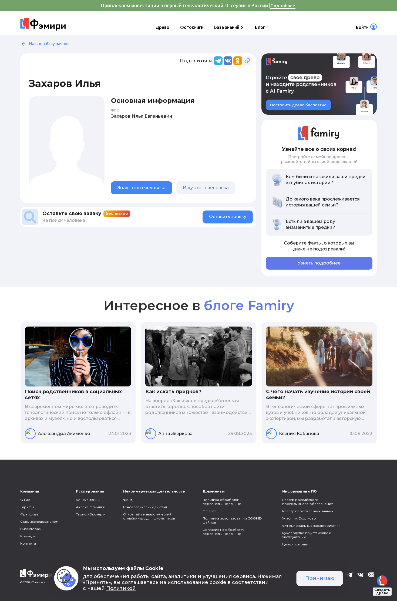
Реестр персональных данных (307, 511)
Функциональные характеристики (311, 526)
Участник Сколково (299, 518)
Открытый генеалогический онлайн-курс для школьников (149, 516)
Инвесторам (30, 529)
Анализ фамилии (90, 507)
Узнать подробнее (319, 263)
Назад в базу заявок (49, 43)
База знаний (226, 27)
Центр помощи (295, 544)
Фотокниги (191, 27)
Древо (162, 27)
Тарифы (27, 507)
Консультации (88, 500)
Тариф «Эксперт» (91, 514)
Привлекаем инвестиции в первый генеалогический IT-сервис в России (198, 5)
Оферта (209, 511)
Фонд (128, 500)
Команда (27, 536)
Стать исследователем (39, 521)
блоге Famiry (249, 305)
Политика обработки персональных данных (222, 502)
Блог (260, 27)
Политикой (121, 588)
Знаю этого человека (141, 187)
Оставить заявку (227, 216)
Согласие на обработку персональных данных (223, 532)
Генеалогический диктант (145, 507)
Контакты (28, 543)
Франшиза (29, 514)
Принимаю (319, 578)
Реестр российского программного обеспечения (307, 502)
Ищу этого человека (206, 187)
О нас (25, 500)
